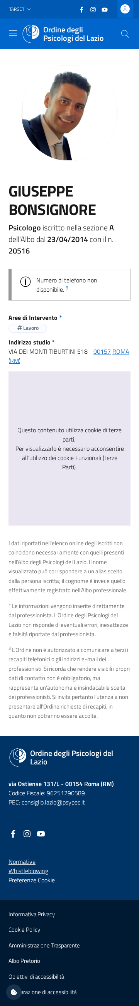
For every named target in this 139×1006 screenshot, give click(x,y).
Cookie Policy (24, 929)
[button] (20, 9)
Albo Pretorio (24, 960)
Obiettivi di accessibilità (36, 976)
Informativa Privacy (31, 914)
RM (14, 360)
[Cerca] (125, 34)
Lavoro (30, 327)
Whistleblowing (28, 870)
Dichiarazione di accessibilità (42, 992)
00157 (102, 351)
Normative (22, 861)
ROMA (120, 351)
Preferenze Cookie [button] (31, 880)
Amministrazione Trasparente (44, 945)
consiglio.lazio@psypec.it (53, 802)
